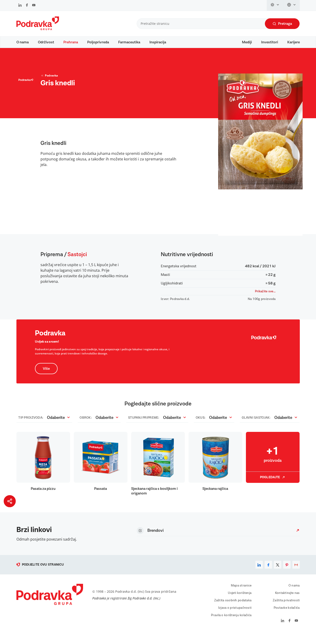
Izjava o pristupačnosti (234, 607)
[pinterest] (287, 565)
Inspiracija (157, 42)
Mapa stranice (241, 585)
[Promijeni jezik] (291, 5)
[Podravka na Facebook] (27, 5)
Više (46, 368)
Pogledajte (270, 477)
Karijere (293, 42)
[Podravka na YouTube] (33, 5)
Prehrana (70, 42)
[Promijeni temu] (275, 5)
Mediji (247, 42)
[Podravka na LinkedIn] (20, 5)
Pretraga (285, 23)
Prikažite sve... (265, 291)
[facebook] (268, 565)
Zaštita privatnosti (286, 600)
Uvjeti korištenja (240, 593)
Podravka (51, 75)
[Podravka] (37, 29)
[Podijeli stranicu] (10, 501)
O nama (22, 42)
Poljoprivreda (98, 42)
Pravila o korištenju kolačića (231, 615)
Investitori (269, 42)
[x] (277, 565)
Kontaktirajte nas (287, 593)
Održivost (46, 42)
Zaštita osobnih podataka (233, 600)
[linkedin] (259, 565)
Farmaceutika (129, 42)
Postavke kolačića (287, 607)
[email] (296, 565)
